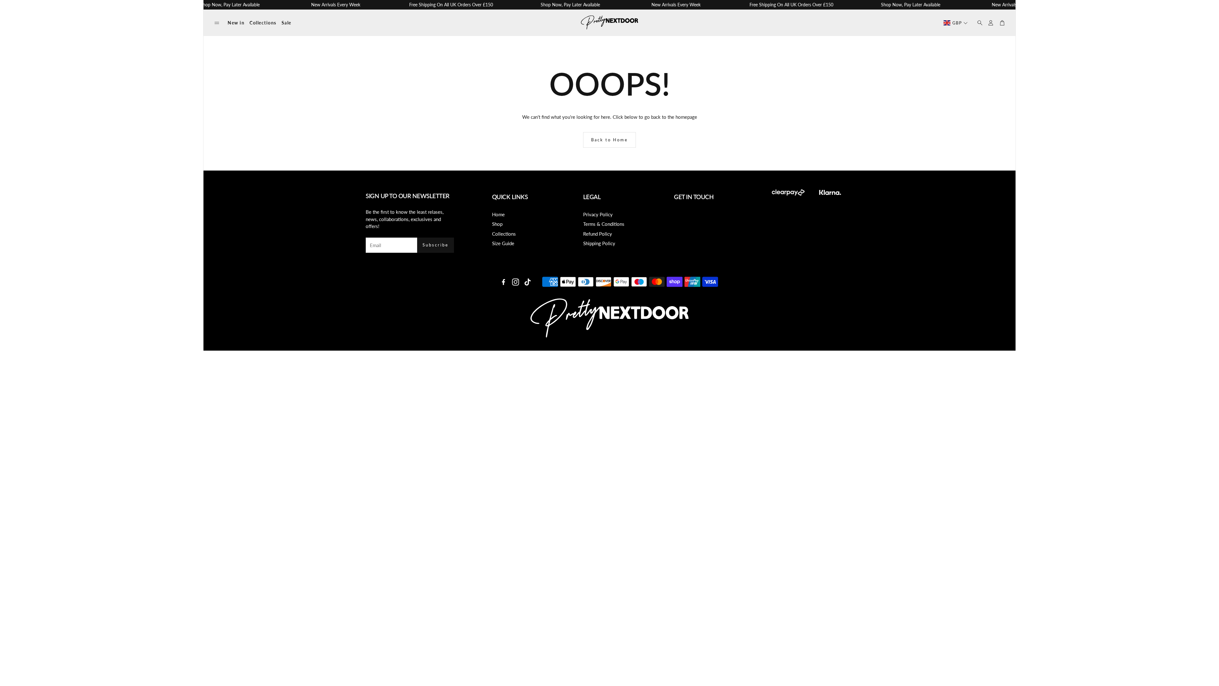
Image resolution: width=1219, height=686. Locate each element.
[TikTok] (527, 282)
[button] (217, 23)
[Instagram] (515, 282)
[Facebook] (503, 282)
